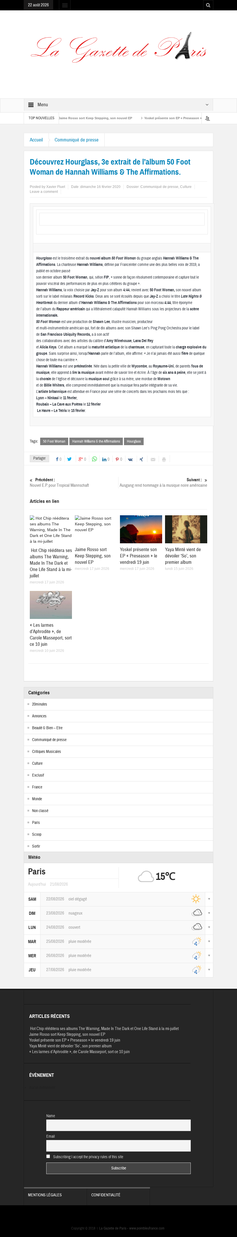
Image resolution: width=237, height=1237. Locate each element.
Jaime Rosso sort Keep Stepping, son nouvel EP (79, 118)
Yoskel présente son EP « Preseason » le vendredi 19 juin (171, 118)
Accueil (36, 140)
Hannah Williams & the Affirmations (96, 441)
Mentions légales (45, 1195)
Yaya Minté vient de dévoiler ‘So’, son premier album (183, 555)
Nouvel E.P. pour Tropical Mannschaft (59, 482)
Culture (186, 187)
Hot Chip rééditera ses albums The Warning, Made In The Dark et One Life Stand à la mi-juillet (51, 563)
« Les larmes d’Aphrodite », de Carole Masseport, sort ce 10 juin (51, 634)
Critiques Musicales (46, 751)
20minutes (39, 704)
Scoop (36, 834)
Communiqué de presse (77, 140)
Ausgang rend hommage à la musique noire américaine (163, 482)
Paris (36, 822)
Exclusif (38, 775)
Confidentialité (106, 1195)
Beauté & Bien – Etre (47, 728)
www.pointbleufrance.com (146, 1228)
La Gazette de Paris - (112, 1228)
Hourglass (134, 441)
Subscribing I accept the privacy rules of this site (87, 1157)
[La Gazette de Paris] (118, 51)
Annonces (39, 716)
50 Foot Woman (54, 441)
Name (50, 1116)
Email (50, 1136)
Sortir (36, 846)
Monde (37, 799)
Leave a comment (44, 192)
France (37, 787)
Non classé (40, 811)
